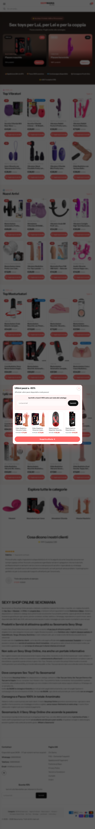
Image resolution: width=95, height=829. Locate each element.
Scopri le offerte (47, 439)
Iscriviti (73, 403)
